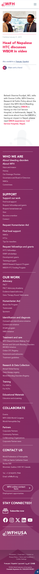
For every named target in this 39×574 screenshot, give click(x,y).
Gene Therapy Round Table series (15, 295)
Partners (7, 427)
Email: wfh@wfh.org (10, 477)
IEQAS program (9, 328)
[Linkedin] (24, 520)
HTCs (5, 238)
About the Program (10, 305)
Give (4, 212)
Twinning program (9, 261)
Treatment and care (12, 338)
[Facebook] (5, 520)
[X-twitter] (18, 520)
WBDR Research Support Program (16, 264)
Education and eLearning (12, 398)
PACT (5, 285)
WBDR (24, 107)
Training (7, 382)
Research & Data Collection (16, 365)
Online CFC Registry (10, 351)
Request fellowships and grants (14, 205)
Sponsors (6, 312)
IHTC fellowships (9, 250)
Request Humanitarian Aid (16, 225)
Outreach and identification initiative (17, 321)
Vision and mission (9, 167)
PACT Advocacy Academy (13, 288)
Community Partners (10, 434)
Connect (6, 219)
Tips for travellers (9, 242)
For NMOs (7, 385)
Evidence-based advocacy (13, 292)
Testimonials (7, 308)
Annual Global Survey (11, 369)
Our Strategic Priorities (11, 174)
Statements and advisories (13, 354)
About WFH (9, 164)
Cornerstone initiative (11, 325)
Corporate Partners (10, 431)
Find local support (10, 202)
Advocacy (7, 281)
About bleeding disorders (15, 160)
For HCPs (6, 389)
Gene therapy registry (11, 372)
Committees (7, 185)
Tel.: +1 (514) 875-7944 (12, 473)
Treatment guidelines (11, 358)
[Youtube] (30, 520)
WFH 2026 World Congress (13, 418)
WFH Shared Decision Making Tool (16, 341)
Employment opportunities (13, 493)
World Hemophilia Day (11, 421)
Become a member (10, 216)
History (5, 171)
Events (5, 414)
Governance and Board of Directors (16, 178)
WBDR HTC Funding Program (14, 268)
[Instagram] (12, 520)
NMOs (5, 181)
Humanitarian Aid (11, 301)
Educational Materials (13, 395)
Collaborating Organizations (13, 438)
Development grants (11, 257)
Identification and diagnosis (16, 318)
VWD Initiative (8, 332)
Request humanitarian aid (12, 209)
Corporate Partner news (12, 441)
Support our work (11, 198)
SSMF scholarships (10, 254)
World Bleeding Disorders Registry (16, 376)
